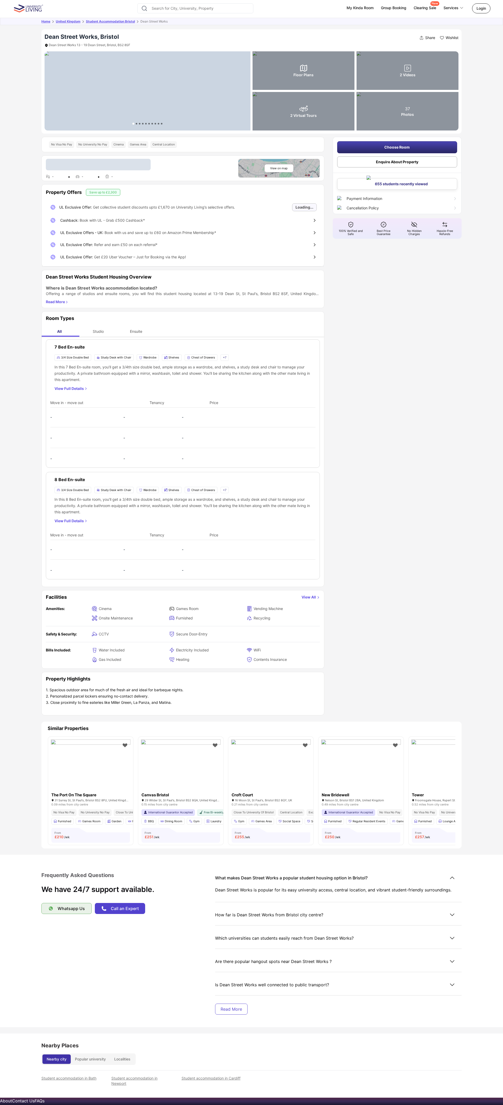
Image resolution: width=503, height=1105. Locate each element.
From (62, 835)
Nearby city (57, 1059)
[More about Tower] (451, 766)
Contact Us (23, 1100)
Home (45, 21)
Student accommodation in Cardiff (211, 1078)
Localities (122, 1059)
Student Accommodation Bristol (110, 21)
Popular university (90, 1059)
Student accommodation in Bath (68, 1078)
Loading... (304, 207)
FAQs (40, 1100)
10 (161, 123)
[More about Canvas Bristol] (181, 766)
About (6, 1100)
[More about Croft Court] (271, 766)
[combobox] (195, 8)
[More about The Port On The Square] (90, 766)
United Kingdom (68, 21)
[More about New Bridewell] (361, 766)
